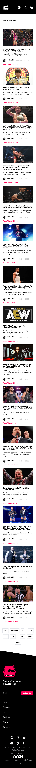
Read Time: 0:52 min (10, 64)
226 (31, 630)
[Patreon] (18, 743)
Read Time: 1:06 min (10, 465)
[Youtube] (12, 743)
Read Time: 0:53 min (10, 303)
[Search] (25, 8)
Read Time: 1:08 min (10, 183)
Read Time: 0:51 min (10, 621)
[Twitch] (24, 743)
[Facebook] (12, 737)
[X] (18, 737)
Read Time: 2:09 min (10, 503)
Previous (14, 630)
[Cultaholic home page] (10, 7)
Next (30, 636)
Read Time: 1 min (9, 423)
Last (18, 642)
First (5, 630)
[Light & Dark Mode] (19, 7)
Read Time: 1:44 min (10, 543)
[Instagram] (24, 737)
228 (12, 636)
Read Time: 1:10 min (10, 581)
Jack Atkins (11, 60)
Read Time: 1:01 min (10, 221)
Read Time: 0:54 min (11, 103)
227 (5, 636)
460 (22, 636)
